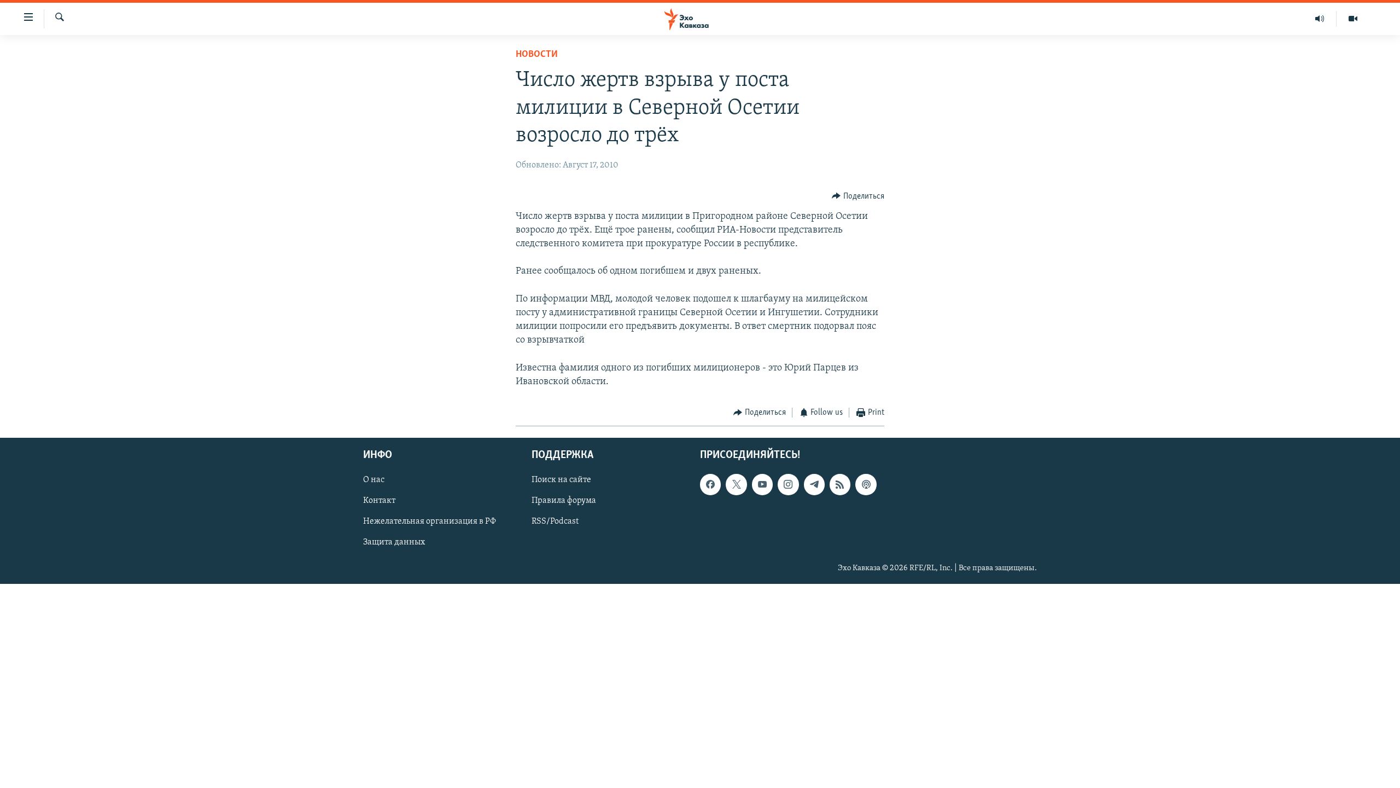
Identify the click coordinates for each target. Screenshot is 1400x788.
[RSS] (840, 484)
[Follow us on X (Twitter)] (736, 484)
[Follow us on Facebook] (710, 484)
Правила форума (564, 500)
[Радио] (1320, 18)
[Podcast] (865, 484)
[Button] (858, 196)
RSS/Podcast (555, 521)
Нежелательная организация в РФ (429, 521)
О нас (373, 480)
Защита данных (394, 542)
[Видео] (1353, 18)
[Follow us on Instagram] (788, 484)
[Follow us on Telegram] (814, 484)
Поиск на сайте (561, 480)
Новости (537, 55)
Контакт (379, 500)
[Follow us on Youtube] (762, 484)
